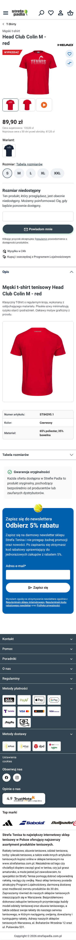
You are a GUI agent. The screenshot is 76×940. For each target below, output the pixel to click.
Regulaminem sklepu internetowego (25, 602)
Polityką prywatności (48, 605)
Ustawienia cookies (6, 759)
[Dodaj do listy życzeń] (69, 54)
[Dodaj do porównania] (69, 63)
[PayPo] (9, 722)
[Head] (65, 44)
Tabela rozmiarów (15, 455)
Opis (5, 272)
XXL (59, 174)
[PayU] (24, 700)
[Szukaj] (41, 13)
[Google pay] (54, 700)
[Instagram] (17, 777)
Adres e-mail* (16, 566)
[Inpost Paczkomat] (24, 746)
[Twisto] (9, 711)
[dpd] (39, 746)
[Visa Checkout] (54, 711)
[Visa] (24, 711)
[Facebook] (6, 777)
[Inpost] (9, 746)
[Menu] (5, 13)
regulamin (41, 239)
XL (45, 174)
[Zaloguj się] (60, 13)
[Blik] (9, 700)
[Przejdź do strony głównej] (19, 13)
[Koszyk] (70, 12)
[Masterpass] (39, 711)
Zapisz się (40, 587)
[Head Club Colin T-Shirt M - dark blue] (8, 150)
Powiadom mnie (40, 229)
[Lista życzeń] (51, 12)
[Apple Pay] (39, 700)
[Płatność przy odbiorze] (24, 722)
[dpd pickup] (54, 746)
